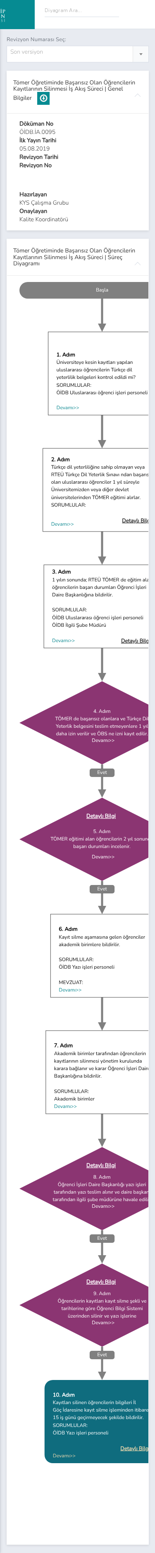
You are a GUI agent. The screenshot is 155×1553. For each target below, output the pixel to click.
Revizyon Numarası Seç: (36, 39)
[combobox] (78, 54)
